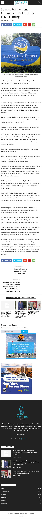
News (2, 488)
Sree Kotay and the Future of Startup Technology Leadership (33, 313)
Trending (3, 494)
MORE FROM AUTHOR (28, 297)
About (21, 516)
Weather (3, 500)
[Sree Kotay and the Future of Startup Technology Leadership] (34, 305)
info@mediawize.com (24, 439)
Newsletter (4, 497)
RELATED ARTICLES (13, 297)
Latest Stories (5, 491)
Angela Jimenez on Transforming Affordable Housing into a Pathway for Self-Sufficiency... (26, 463)
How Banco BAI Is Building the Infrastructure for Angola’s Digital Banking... (25, 452)
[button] (39, 3)
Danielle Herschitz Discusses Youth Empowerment (21, 271)
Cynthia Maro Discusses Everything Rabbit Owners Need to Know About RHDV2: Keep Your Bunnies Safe (11, 286)
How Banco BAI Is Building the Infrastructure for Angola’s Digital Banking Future (6, 313)
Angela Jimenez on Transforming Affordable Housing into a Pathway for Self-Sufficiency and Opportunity (20, 314)
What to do (4, 503)
